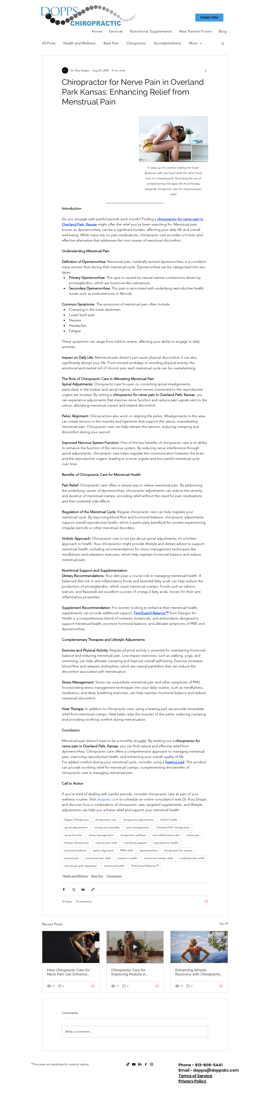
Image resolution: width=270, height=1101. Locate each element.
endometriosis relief (192, 858)
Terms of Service (195, 1076)
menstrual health (114, 866)
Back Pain (111, 43)
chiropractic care (105, 819)
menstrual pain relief (98, 858)
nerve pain (192, 835)
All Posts (49, 43)
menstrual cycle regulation (80, 866)
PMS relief (126, 850)
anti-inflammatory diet (166, 835)
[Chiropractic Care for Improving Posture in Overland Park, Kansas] (135, 947)
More (193, 43)
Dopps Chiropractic (76, 819)
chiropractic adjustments (138, 819)
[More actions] (205, 70)
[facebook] (146, 1064)
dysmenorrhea (148, 850)
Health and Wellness (79, 43)
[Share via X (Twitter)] (73, 889)
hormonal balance (75, 850)
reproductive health (166, 842)
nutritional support (135, 842)
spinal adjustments (76, 827)
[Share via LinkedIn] (83, 889)
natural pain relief (106, 842)
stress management (101, 835)
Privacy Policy (192, 1081)
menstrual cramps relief (158, 858)
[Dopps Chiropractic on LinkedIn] (140, 1064)
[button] (223, 43)
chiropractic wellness (133, 835)
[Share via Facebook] (64, 889)
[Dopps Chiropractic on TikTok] (128, 1064)
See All (223, 923)
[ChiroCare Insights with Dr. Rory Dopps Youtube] (134, 1064)
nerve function (73, 835)
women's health (127, 858)
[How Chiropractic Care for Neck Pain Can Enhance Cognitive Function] (70, 947)
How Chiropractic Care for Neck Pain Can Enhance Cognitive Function (68, 972)
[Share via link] (93, 889)
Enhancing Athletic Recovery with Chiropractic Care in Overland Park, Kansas (197, 972)
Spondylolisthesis (167, 43)
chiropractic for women (178, 850)
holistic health (168, 819)
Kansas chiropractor (76, 842)
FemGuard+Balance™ (145, 866)
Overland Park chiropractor (173, 827)
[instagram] (152, 1064)
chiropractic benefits (107, 827)
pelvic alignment (103, 850)
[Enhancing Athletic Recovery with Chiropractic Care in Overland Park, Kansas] (199, 947)
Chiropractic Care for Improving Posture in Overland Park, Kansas (130, 972)
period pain (71, 858)
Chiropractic (136, 43)
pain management (138, 827)
